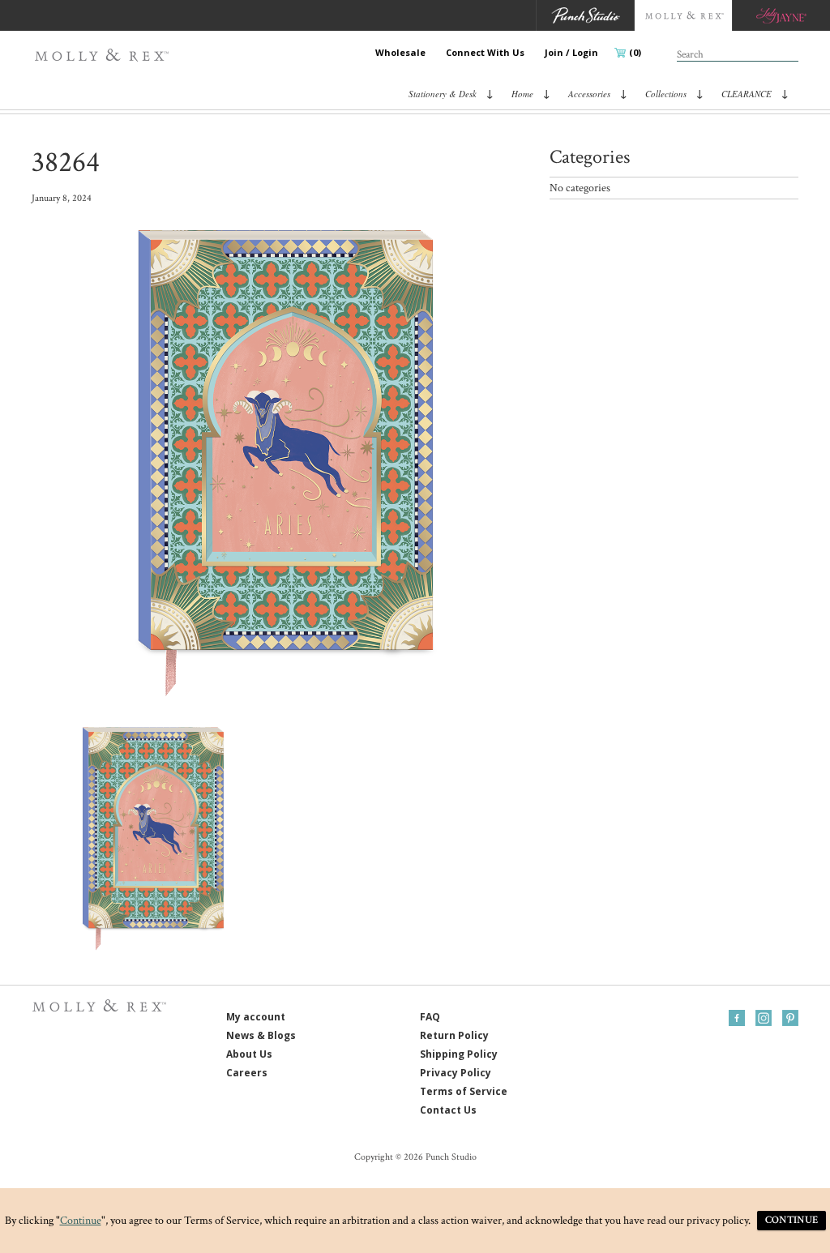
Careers (246, 1073)
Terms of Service (463, 1091)
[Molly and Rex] (683, 15)
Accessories (589, 94)
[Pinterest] (790, 1018)
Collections (666, 94)
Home (522, 94)
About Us (249, 1054)
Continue (80, 1220)
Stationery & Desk (443, 94)
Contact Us (448, 1110)
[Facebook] (737, 1018)
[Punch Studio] (585, 15)
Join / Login (571, 52)
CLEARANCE (746, 94)
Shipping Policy (459, 1054)
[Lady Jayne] (781, 15)
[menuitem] (400, 52)
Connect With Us (485, 52)
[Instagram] (763, 1018)
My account (255, 1017)
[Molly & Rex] (105, 55)
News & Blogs (261, 1035)
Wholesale (400, 52)
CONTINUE (791, 1220)
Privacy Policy (455, 1073)
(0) (635, 52)
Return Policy (454, 1035)
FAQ (430, 1017)
